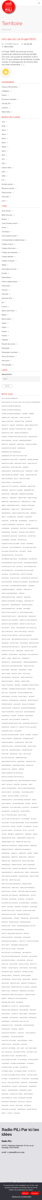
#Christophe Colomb (10, 543)
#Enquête (6, 662)
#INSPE (14, 769)
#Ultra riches (13, 1082)
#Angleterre (31, 444)
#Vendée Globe (25, 1090)
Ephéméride (6, 277)
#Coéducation (8, 555)
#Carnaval (23, 520)
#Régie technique (28, 983)
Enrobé (4, 273)
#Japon (17, 784)
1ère (3, 122)
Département (7, 374)
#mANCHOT (19, 834)
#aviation (31, 486)
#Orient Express (22, 907)
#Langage (6, 811)
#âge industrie (31, 425)
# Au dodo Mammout (10, 398)
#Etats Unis (17, 673)
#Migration (16, 861)
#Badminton (29, 490)
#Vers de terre (16, 1094)
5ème (4, 138)
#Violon (21, 1101)
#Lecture (22, 815)
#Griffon (5, 727)
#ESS (30, 670)
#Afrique (20, 425)
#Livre (19, 826)
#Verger (5, 1094)
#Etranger (6, 677)
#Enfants (26, 658)
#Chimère (5, 540)
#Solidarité (31, 1033)
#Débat (19, 589)
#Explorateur (27, 677)
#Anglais (21, 444)
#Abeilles (6, 417)
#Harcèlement (8, 742)
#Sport (24, 1044)
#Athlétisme (24, 478)
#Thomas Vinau (20, 1071)
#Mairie (11, 834)
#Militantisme (28, 861)
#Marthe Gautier (23, 842)
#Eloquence (33, 654)
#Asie (22, 475)
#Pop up (33, 964)
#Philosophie (7, 937)
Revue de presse (8, 356)
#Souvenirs (22, 1040)
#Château (23, 536)
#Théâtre (24, 1067)
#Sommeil (6, 1036)
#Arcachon (6, 471)
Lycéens (5, 107)
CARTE (7, 386)
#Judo (4, 796)
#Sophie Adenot (17, 1036)
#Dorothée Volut (9, 616)
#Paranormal (7, 918)
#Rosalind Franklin (10, 1010)
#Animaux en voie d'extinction (14, 456)
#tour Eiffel (32, 1075)
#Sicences (6, 1029)
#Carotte (33, 520)
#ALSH (15, 440)
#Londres (27, 826)
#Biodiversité (26, 509)
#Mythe (5, 880)
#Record (5, 983)
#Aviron (5, 490)
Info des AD (28, 44)
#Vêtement (28, 1094)
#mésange (6, 857)
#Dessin (27, 597)
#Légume (5, 822)
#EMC (4, 658)
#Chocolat (22, 540)
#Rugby (33, 1010)
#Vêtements (7, 1098)
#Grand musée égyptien (12, 723)
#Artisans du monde (10, 475)
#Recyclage (15, 983)
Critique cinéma (7, 244)
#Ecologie (6, 639)
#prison (16, 975)
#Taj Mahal (22, 1059)
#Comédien (23, 559)
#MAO (35, 834)
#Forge (5, 700)
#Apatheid (6, 467)
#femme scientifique (30, 685)
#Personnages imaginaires (13, 929)
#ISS (3, 784)
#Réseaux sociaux (27, 991)
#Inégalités (31, 761)
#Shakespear (28, 1025)
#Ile (20, 754)
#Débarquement (8, 589)
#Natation (6, 887)
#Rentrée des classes (20, 987)
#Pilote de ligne (9, 949)
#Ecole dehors (25, 635)
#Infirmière (6, 765)
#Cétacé (23, 528)
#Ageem (5, 429)
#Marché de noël (9, 838)
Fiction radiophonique (9, 281)
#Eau (13, 627)
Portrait (4, 335)
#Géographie (29, 712)
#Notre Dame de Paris (27, 891)
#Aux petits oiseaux (10, 486)
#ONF (4, 907)
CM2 (3, 176)
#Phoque (26, 937)
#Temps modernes (18, 1063)
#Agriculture (7, 433)
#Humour (13, 754)
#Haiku (35, 735)
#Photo (22, 941)
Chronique (5, 231)
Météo (4, 315)
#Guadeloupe (7, 731)
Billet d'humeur (7, 215)
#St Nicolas (7, 1052)
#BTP (4, 517)
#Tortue (32, 1071)
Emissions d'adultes (9, 99)
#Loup (35, 826)
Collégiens (5, 91)
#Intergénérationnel (27, 780)
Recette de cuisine (8, 344)
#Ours (19, 910)
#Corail (5, 574)
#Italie (9, 784)
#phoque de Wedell (10, 941)
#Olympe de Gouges (10, 903)
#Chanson (6, 532)
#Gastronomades (28, 708)
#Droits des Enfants (28, 620)
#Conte (19, 566)
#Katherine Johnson (22, 799)
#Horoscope (27, 750)
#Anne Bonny (32, 459)
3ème (4, 130)
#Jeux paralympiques (26, 788)
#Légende (26, 819)
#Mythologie (14, 880)
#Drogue (32, 616)
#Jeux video (6, 792)
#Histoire (32, 746)
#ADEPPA (29, 421)
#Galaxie (17, 704)
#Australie (6, 482)
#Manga (28, 834)
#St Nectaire (31, 1048)
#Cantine (14, 520)
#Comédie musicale (9, 559)
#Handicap (17, 738)
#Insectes (6, 769)
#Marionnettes (8, 842)
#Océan (5, 899)
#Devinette (29, 601)
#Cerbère (6, 528)
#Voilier (5, 1105)
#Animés (22, 459)
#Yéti (4, 1113)
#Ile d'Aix (27, 754)
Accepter (34, 1193)
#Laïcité (25, 807)
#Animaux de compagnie (11, 452)
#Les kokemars (31, 822)
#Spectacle (6, 1044)
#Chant (14, 532)
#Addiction (19, 421)
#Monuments (7, 872)
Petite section (7, 192)
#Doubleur (22, 616)
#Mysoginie (23, 876)
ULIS (3, 201)
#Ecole (31, 631)
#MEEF (30, 853)
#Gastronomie (8, 712)
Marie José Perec (8, 310)
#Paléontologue (9, 914)
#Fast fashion (7, 685)
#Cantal (5, 520)
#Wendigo (21, 1109)
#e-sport (6, 627)
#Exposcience (7, 681)
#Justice (24, 796)
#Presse (17, 971)
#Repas (34, 987)
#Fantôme (25, 681)
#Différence (15, 605)
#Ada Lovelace (8, 421)
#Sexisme (18, 1025)
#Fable (17, 681)
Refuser (25, 1193)
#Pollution (24, 964)
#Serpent (6, 1021)
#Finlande (6, 696)
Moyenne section (8, 188)
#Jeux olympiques (9, 788)
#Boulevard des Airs (20, 513)
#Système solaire (9, 1059)
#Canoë (20, 517)
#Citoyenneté (15, 547)
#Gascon (16, 708)
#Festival (31, 689)
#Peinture (6, 926)
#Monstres (6, 868)
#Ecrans (5, 643)
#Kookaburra (18, 803)
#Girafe (21, 715)
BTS (3, 155)
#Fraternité (33, 700)
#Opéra (10, 907)
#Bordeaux (6, 513)
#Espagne (23, 670)
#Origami (33, 907)
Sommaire (5, 360)
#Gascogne (6, 708)
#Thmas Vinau (7, 1071)
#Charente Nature (9, 536)
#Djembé (26, 608)
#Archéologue (18, 471)
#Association (31, 475)
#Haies (28, 735)
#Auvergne (17, 482)
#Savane (5, 1017)
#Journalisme (27, 792)
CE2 (3, 163)
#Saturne (23, 1014)
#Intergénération (9, 780)
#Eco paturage (20, 631)
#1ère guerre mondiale (11, 410)
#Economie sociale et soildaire (25, 639)
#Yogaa (17, 1113)
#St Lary (20, 1048)
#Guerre (17, 731)
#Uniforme (33, 1082)
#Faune (17, 685)
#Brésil (33, 513)
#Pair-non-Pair (29, 910)
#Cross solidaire (20, 582)
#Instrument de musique (12, 773)
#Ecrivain (24, 643)
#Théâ (15, 1067)
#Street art (32, 1052)
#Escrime (5, 670)
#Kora (27, 803)
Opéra (4, 323)
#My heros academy (10, 876)
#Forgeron (13, 700)
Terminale (5, 196)
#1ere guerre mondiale (11, 406)
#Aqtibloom (16, 467)
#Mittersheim (29, 864)
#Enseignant (16, 662)
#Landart (34, 807)
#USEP (14, 1086)
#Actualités (25, 417)
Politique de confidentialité (21, 1197)
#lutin (31, 830)
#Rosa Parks (25, 1006)
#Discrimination (8, 608)
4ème (4, 134)
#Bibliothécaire (28, 505)
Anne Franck (6, 211)
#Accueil (14, 417)
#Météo (14, 857)
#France (23, 700)
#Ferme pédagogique (17, 689)
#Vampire (32, 1086)
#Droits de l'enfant (10, 620)
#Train (4, 1078)
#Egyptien (29, 650)
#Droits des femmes (10, 624)
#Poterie (33, 968)
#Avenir (23, 486)
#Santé (15, 1014)
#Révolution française (17, 998)
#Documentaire (26, 612)
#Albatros (32, 436)
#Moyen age (19, 872)
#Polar (30, 960)
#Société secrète (9, 1033)
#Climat (22, 551)
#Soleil (21, 1033)
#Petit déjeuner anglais (12, 933)
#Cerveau (15, 528)
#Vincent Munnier (9, 1101)
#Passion (24, 918)
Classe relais (6, 167)
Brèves (4, 219)
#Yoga (10, 1113)
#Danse (31, 585)
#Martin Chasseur (9, 845)
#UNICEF (24, 1082)
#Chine (13, 540)
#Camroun (11, 517)
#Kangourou (7, 799)
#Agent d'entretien (17, 429)
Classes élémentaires (10, 87)
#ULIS (4, 1082)
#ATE (16, 478)
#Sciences (14, 1017)
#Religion (6, 987)
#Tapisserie (33, 1059)
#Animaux (21, 448)
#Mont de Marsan (20, 868)
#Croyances (34, 582)
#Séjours (23, 1017)
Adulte (4, 146)
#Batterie (22, 498)
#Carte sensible (8, 524)
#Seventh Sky (7, 1025)
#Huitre (5, 754)
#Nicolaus (6, 891)
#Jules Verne (13, 796)
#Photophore (33, 941)
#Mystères (34, 876)
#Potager (24, 968)
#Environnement (31, 662)
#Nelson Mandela (27, 887)
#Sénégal (33, 1017)
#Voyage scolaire (9, 1109)
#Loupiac (18, 830)
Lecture (4, 306)
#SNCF (21, 1029)
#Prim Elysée (27, 971)
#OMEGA (34, 903)
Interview (5, 294)
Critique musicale (8, 260)
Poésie (4, 331)
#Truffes (25, 1078)
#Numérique (24, 895)
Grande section (7, 184)
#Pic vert (6, 945)
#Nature (15, 887)
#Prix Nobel (26, 975)
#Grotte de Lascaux (27, 727)
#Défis (21, 593)
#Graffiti (25, 719)
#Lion (13, 826)
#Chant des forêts (27, 532)
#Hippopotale (7, 746)
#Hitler (5, 750)
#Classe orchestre (10, 551)
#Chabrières (33, 528)
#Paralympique (23, 914)
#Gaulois (19, 712)
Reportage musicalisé (10, 352)
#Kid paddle (6, 803)
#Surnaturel (21, 1056)
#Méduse (22, 853)
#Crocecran (7, 582)
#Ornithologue (8, 910)
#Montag (32, 868)
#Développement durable (12, 601)
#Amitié (5, 444)
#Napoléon (27, 884)
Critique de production (10, 252)
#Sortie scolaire (9, 1040)
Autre (4, 151)
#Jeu (30, 784)
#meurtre (6, 861)
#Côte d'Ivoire (26, 574)
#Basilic (5, 498)
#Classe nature (29, 547)
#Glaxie (5, 719)
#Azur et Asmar (16, 490)
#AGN (29, 429)
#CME (29, 551)
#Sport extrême (8, 1048)
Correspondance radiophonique (13, 240)
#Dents (19, 597)
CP (3, 180)
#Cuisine (5, 585)
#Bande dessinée (26, 494)
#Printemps (7, 975)
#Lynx (4, 834)
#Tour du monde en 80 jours (14, 1075)
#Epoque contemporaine (12, 666)
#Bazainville (15, 501)
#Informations (18, 765)
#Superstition (8, 1056)
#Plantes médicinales (11, 956)
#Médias (33, 845)
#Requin (14, 991)
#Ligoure (5, 826)
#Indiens (21, 761)
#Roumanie (23, 1010)
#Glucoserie (14, 719)
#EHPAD (5, 654)
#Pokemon (21, 960)
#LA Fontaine (15, 807)
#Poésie (24, 956)
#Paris (16, 918)
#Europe (15, 677)
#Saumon (32, 1014)
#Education (34, 643)
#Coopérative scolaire (24, 570)
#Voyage (27, 1105)
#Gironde (29, 715)
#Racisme (26, 979)
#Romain (19, 1002)
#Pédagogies (25, 922)
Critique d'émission (9, 248)
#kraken (5, 807)
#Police (5, 964)
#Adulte (5, 425)
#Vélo (4, 1090)
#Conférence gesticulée (12, 563)
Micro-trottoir (8, 47)
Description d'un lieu (9, 269)
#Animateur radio (9, 448)
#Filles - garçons (9, 692)
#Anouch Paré (7, 463)
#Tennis (30, 1063)
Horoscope (6, 285)
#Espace (14, 670)
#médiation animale (23, 849)
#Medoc (14, 853)
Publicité (5, 339)
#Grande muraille (30, 723)
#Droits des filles (27, 624)
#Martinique (23, 845)
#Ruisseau (6, 1014)
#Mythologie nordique (11, 884)
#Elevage (23, 654)
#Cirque (5, 547)
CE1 (3, 159)
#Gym (22, 735)
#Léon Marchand (17, 822)
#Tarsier (5, 1063)
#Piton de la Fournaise (11, 952)
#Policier (13, 964)
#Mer (36, 853)
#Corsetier (14, 574)
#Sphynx (16, 1044)
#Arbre (26, 467)
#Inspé (21, 769)
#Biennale (6, 509)
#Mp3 (27, 872)
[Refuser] (39, 1191)
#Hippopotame (20, 746)
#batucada (32, 498)
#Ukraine (34, 1078)
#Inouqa (29, 765)
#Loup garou (7, 830)
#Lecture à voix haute (11, 819)
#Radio (34, 979)
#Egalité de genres (29, 647)
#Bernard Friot (13, 505)
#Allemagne (7, 440)
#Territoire (7, 1067)
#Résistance (30, 994)
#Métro (31, 857)
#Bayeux (5, 501)
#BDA (4, 505)
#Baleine (14, 494)
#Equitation (29, 666)
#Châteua (32, 536)
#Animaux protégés (10, 459)
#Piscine (20, 949)
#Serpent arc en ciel (20, 1021)
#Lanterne (25, 811)
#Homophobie (15, 750)
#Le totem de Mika (9, 815)
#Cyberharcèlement (18, 585)
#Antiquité (32, 463)
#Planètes (26, 952)
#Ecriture (14, 643)
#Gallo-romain (28, 704)
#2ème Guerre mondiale (11, 413)
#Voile (29, 1101)
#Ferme (5, 689)
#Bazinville (26, 501)
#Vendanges (13, 1090)
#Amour (12, 444)
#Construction (8, 566)
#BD (34, 501)
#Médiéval (6, 853)
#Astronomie (7, 478)
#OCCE (33, 895)
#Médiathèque (7, 849)
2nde (3, 126)
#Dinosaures (27, 605)
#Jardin (24, 784)
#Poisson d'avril (8, 960)
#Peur (26, 933)
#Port (4, 968)
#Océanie (13, 899)
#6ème (25, 413)
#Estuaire (6, 673)
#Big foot (15, 509)
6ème (4, 142)
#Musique (35, 872)
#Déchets (28, 589)
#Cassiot (21, 524)
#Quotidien (16, 979)
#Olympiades (24, 903)
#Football (22, 696)
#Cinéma (29, 543)
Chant (4, 227)
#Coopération (30, 566)
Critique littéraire (7, 256)
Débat (4, 265)
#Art (36, 471)
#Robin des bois (8, 1002)
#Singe (14, 1029)
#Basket (13, 498)
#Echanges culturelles (26, 627)
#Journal (16, 792)
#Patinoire (34, 918)
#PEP (14, 926)
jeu (3, 302)
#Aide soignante (21, 433)
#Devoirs (5, 605)
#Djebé (19, 608)
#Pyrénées (6, 979)
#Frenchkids (7, 704)
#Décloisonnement (10, 593)
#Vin (15, 1098)
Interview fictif (7, 298)
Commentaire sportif (9, 235)
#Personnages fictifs (26, 926)
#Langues (15, 811)
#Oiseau (21, 899)
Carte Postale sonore (9, 223)
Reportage (5, 348)
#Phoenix (18, 937)
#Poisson (33, 956)
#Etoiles (26, 673)
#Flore (14, 696)
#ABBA (31, 413)
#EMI (9, 658)
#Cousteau (15, 578)
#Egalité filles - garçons (12, 650)
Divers (4, 95)
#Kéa (34, 799)
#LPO (25, 830)
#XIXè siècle (32, 1109)
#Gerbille (6, 715)
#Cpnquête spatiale (29, 578)
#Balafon (6, 494)
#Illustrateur (8, 757)
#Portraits (13, 968)
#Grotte (14, 727)
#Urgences (6, 1086)
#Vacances (23, 1086)
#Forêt (32, 696)
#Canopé (28, 517)
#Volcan (19, 1105)
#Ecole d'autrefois (10, 635)
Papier (4, 327)
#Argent (29, 471)
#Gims (13, 715)
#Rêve (4, 998)
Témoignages (7, 364)
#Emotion (16, 658)
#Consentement (31, 563)
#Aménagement (25, 440)
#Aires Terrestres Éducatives (14, 436)
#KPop (34, 803)
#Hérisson (19, 742)
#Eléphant (13, 654)
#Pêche (5, 922)
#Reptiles (6, 991)
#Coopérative (7, 570)
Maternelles (6, 112)
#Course (5, 578)
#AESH (12, 425)
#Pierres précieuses (19, 945)
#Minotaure (17, 864)
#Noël (14, 891)
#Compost (33, 559)
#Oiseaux (29, 899)
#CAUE (28, 524)
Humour (5, 290)
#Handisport (28, 738)
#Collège (19, 555)
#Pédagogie (14, 922)
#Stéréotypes (19, 1052)
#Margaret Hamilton (25, 838)
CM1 (3, 171)
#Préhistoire (7, 971)
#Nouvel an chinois (10, 895)
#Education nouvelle (11, 647)
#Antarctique (20, 463)
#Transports (14, 1078)
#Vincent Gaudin (25, 1098)
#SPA (30, 1040)
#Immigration (21, 757)
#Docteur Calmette (10, 612)
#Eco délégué (7, 631)
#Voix (12, 1105)
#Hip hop (28, 742)
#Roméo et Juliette (10, 1006)
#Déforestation (8, 597)
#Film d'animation (25, 692)
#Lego (33, 819)
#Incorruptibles (9, 761)
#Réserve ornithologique (13, 994)
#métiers (23, 857)
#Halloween (7, 738)
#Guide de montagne (10, 735)
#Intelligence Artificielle (13, 777)
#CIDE (23, 543)
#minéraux (6, 864)
